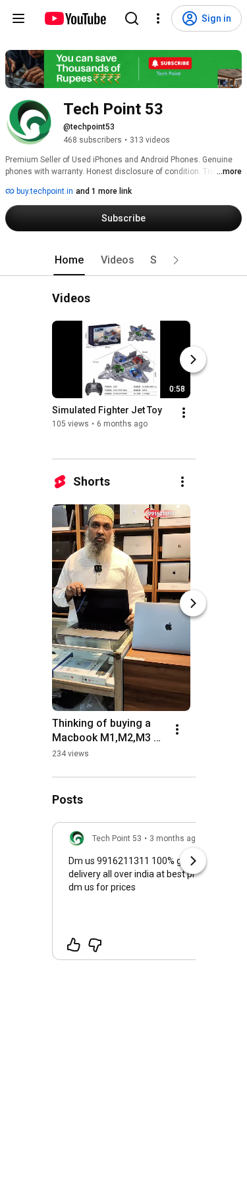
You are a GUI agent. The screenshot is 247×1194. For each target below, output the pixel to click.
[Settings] (158, 18)
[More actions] (184, 413)
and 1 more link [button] (104, 191)
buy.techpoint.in (43, 191)
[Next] (193, 359)
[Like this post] (73, 944)
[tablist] (123, 260)
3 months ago (175, 838)
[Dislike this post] (94, 944)
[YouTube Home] (74, 18)
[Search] (132, 18)
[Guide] (18, 18)
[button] (176, 260)
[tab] (69, 260)
